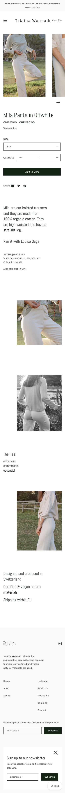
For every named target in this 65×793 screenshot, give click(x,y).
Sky (24, 268)
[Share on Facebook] (13, 185)
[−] (20, 157)
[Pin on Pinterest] (25, 185)
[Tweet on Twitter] (19, 185)
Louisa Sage (30, 241)
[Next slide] (58, 102)
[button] (56, 20)
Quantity (8, 157)
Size (5, 138)
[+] (57, 157)
